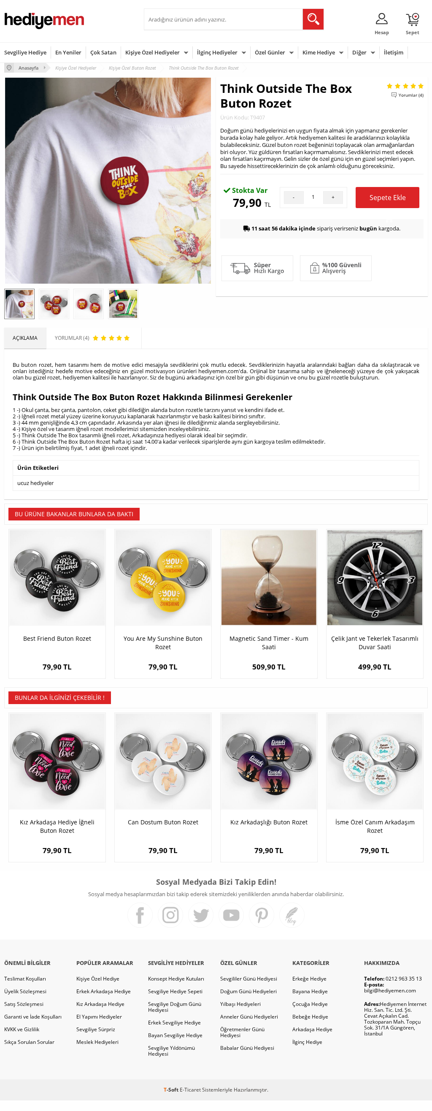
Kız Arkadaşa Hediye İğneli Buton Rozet (57, 826)
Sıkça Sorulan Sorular (29, 1042)
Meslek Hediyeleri (97, 1042)
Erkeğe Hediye (309, 978)
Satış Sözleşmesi (23, 1004)
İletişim (393, 52)
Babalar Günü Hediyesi (247, 1047)
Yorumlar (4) (411, 95)
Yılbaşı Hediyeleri (240, 1004)
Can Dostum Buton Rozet (163, 822)
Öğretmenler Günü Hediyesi (242, 1032)
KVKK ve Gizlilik (21, 1029)
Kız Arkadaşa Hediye (100, 1004)
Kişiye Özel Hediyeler (152, 52)
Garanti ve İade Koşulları (33, 1016)
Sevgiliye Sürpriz (95, 1029)
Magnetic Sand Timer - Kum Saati (269, 642)
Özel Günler (270, 52)
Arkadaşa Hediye (312, 1029)
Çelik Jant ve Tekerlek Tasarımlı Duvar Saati (374, 642)
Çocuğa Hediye (310, 1004)
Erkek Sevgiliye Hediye (174, 1022)
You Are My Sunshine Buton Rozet (163, 642)
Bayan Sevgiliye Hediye (175, 1035)
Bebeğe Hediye (310, 1016)
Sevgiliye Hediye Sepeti (175, 991)
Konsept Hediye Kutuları (176, 978)
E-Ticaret (190, 1089)
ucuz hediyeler (35, 483)
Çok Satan (103, 52)
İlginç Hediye (307, 1042)
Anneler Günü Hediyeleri (249, 1016)
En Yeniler (68, 52)
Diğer (359, 52)
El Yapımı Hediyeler (99, 1016)
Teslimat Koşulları (25, 978)
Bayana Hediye (310, 991)
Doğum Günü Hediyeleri (248, 991)
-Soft (172, 1089)
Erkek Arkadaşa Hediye (103, 991)
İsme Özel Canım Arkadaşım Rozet (375, 826)
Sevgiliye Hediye (25, 52)
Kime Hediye (318, 52)
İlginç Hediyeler (217, 52)
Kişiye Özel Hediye (97, 978)
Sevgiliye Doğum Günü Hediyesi (174, 1006)
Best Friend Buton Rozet (57, 638)
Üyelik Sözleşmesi (25, 991)
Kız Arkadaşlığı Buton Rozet (269, 822)
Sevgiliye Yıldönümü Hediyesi (171, 1050)
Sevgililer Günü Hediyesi (248, 978)
